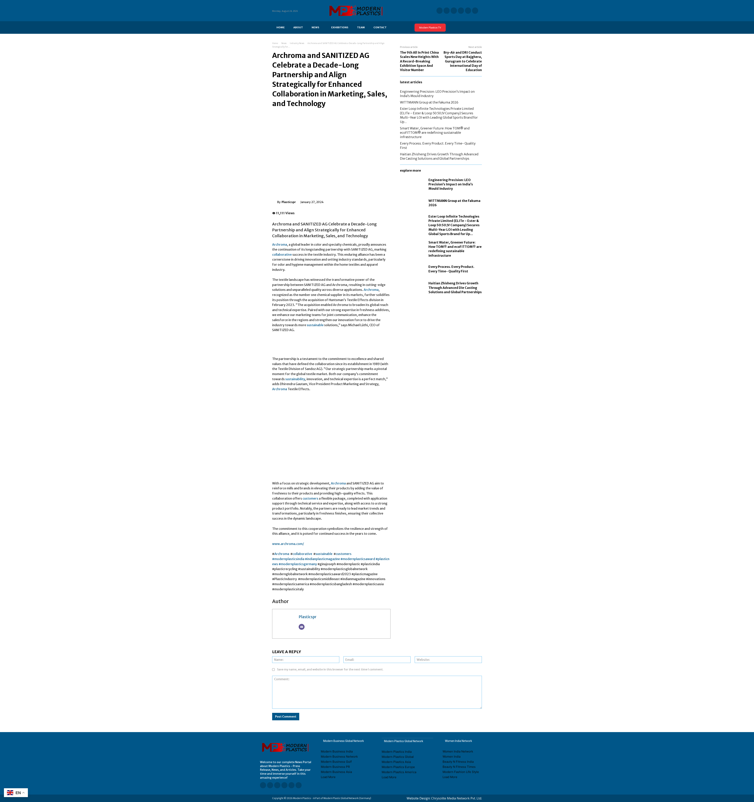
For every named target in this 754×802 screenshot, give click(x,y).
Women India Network (458, 751)
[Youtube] (454, 10)
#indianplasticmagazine (322, 559)
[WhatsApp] (358, 201)
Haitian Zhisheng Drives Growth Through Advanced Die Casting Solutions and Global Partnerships (455, 287)
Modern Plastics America (399, 772)
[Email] (302, 627)
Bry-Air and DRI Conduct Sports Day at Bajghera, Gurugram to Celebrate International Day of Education (463, 61)
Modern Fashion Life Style (461, 772)
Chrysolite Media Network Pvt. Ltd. (456, 798)
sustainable (315, 325)
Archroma (279, 244)
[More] (368, 201)
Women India (451, 756)
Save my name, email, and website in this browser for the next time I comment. (330, 669)
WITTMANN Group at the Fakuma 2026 (429, 102)
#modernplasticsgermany (298, 564)
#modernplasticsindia (288, 559)
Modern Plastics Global (398, 757)
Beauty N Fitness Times (459, 767)
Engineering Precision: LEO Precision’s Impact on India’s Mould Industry (450, 184)
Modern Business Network (339, 756)
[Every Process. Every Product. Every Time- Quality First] (412, 269)
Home (275, 43)
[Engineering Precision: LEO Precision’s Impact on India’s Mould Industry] (412, 184)
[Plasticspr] (274, 202)
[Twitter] (468, 10)
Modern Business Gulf (336, 762)
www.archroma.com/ (288, 544)
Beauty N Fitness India (458, 762)
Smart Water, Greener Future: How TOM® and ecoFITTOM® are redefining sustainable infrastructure (434, 132)
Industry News (297, 43)
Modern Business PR (335, 767)
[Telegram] (475, 10)
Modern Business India (337, 751)
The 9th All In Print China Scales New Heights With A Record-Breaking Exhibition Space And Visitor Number (419, 61)
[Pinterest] (349, 201)
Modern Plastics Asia (396, 762)
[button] (477, 27)
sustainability (295, 379)
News (284, 43)
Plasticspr (289, 202)
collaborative (282, 254)
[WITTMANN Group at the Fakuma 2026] (412, 203)
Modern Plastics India (397, 751)
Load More (328, 777)
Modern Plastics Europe (398, 767)
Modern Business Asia (336, 772)
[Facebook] (447, 10)
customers (310, 498)
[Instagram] (461, 10)
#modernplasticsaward (357, 559)
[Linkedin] (439, 10)
